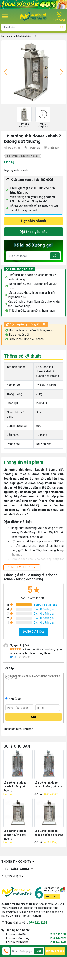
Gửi (54, 256)
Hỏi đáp (53, 147)
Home (5, 36)
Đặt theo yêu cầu (33, 232)
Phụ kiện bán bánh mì (23, 36)
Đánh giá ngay (33, 631)
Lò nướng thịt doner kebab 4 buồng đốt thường (15, 786)
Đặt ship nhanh (33, 221)
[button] (21, 567)
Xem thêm (52, 896)
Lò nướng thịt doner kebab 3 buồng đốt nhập (48, 832)
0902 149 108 (58, 934)
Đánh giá (34, 147)
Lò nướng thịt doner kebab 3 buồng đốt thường (15, 834)
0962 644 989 (58, 938)
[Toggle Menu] (5, 16)
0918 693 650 (58, 941)
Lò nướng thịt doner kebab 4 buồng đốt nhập (48, 784)
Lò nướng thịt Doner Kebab (22, 155)
